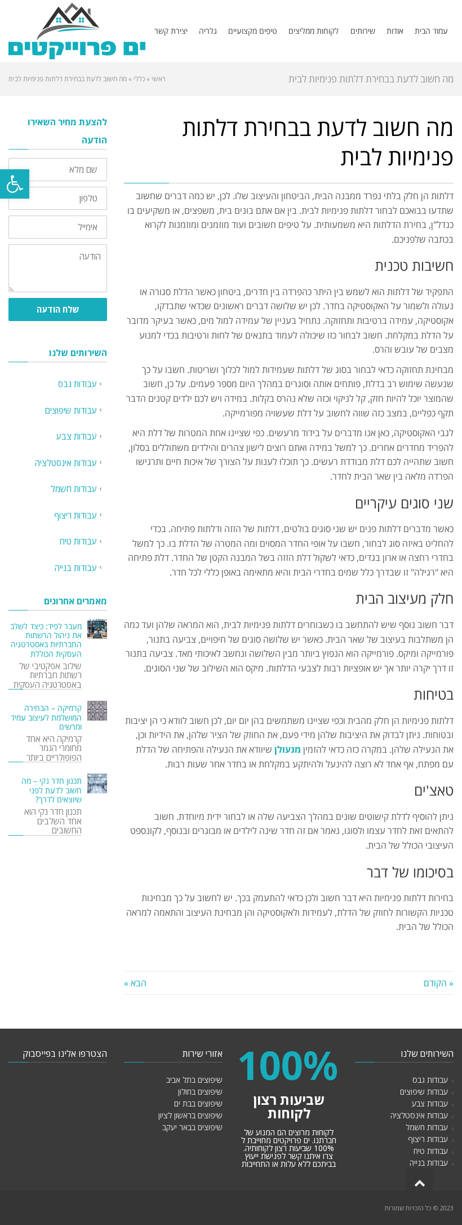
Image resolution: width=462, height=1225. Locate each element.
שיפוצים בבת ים (198, 1103)
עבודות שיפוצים (71, 410)
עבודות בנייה (76, 567)
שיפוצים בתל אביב (194, 1079)
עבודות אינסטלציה (66, 462)
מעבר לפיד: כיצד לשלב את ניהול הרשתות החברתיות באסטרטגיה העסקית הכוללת (46, 640)
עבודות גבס (77, 383)
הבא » (135, 983)
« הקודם (439, 983)
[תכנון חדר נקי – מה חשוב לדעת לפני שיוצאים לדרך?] (97, 783)
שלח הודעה (58, 309)
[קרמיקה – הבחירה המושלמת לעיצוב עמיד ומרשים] (97, 711)
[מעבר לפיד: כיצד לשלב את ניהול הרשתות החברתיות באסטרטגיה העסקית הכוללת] (97, 629)
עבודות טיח (78, 541)
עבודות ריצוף (75, 515)
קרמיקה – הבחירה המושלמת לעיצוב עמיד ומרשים (46, 717)
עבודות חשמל (74, 488)
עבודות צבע (76, 436)
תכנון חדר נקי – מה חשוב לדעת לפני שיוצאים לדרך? (51, 790)
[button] (14, 184)
